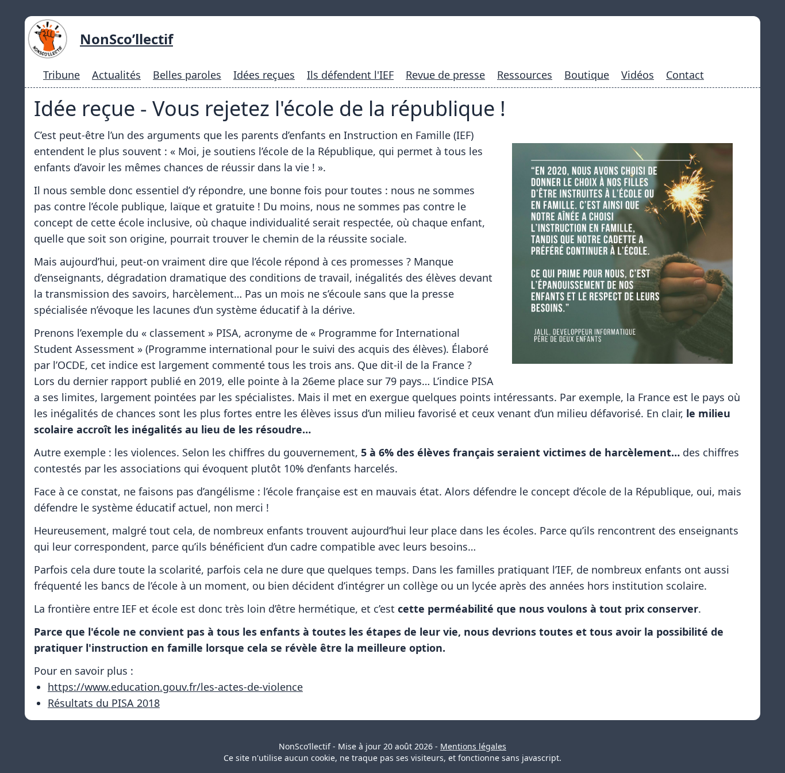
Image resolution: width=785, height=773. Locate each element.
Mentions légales (473, 746)
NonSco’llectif (126, 38)
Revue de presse (445, 75)
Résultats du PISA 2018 (104, 703)
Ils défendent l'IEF (350, 75)
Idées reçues (264, 75)
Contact (685, 75)
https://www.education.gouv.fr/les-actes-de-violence (175, 687)
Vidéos (637, 75)
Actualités (116, 75)
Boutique (586, 75)
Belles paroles (187, 75)
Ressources (524, 75)
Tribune (61, 75)
